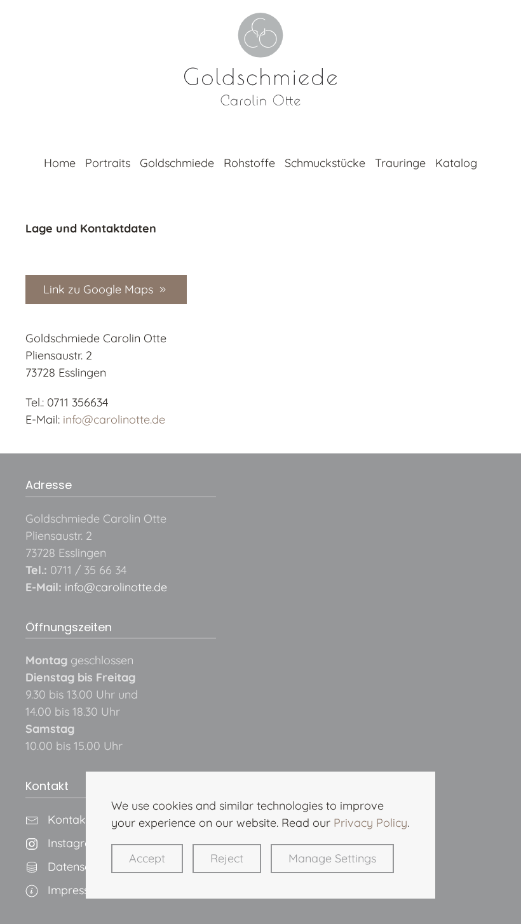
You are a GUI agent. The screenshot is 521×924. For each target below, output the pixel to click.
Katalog (456, 163)
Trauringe (400, 163)
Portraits (107, 163)
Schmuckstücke (325, 163)
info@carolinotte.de (114, 419)
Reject (226, 858)
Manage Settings (332, 858)
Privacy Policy (370, 822)
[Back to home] (260, 59)
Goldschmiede (177, 163)
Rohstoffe (249, 163)
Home (60, 163)
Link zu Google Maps (98, 289)
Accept (147, 858)
